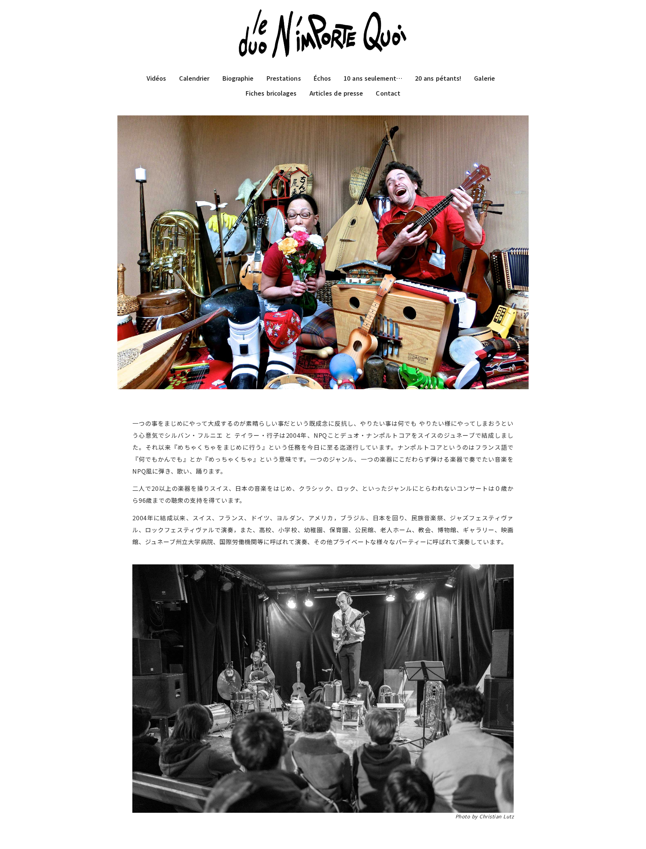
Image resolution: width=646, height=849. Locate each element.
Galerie (484, 78)
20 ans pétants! (438, 78)
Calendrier (194, 78)
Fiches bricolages (271, 93)
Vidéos (156, 78)
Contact (388, 93)
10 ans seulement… (373, 78)
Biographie (238, 78)
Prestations (284, 78)
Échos (322, 78)
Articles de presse (336, 93)
